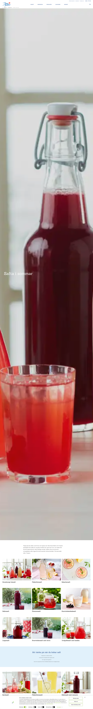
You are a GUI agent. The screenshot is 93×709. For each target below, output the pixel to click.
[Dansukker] (6, 4)
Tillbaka (5, 7)
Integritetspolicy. (58, 702)
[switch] (34, 707)
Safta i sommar (16, 7)
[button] (32, 4)
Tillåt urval (76, 701)
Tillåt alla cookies (76, 698)
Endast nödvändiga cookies (76, 704)
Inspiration (10, 7)
